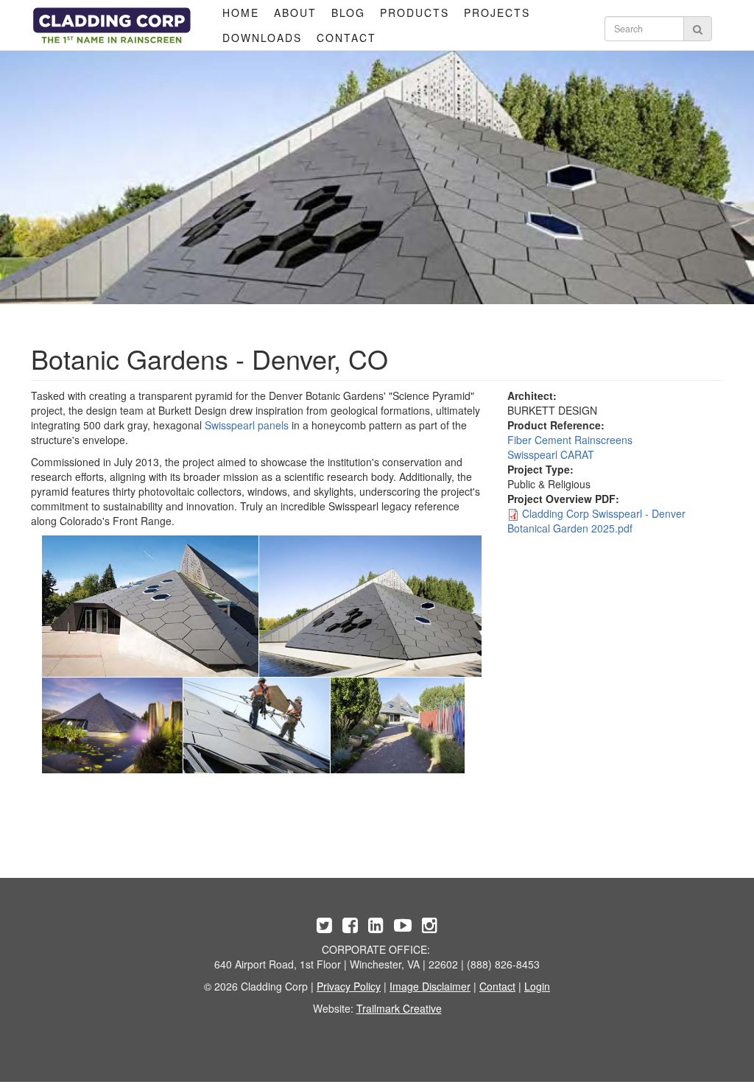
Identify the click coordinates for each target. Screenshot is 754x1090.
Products (414, 12)
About (295, 12)
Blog (348, 12)
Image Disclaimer (430, 986)
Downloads (262, 37)
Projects (497, 12)
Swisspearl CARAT (550, 454)
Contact (346, 37)
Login (537, 986)
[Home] (112, 25)
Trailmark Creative (399, 1008)
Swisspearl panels (247, 425)
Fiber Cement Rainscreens (570, 439)
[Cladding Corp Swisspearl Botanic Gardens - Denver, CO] (150, 606)
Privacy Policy (349, 986)
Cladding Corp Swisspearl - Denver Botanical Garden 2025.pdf (596, 520)
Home (240, 12)
